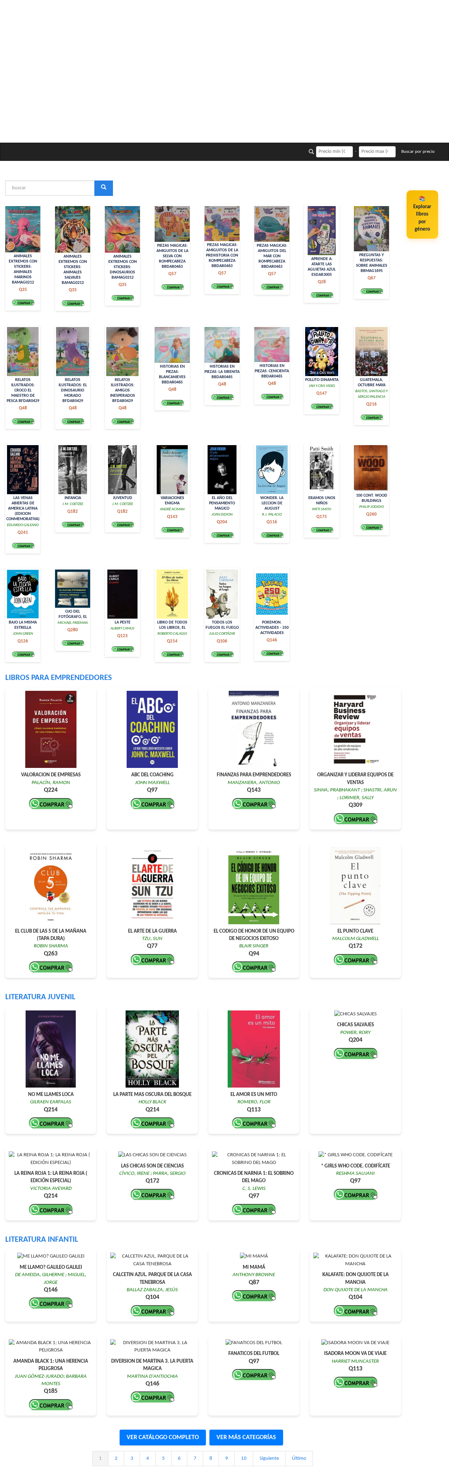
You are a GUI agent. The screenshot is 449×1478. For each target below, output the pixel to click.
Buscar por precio (418, 151)
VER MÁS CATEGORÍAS (246, 1437)
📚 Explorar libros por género (422, 214)
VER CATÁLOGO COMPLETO (163, 1437)
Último (299, 1458)
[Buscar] (103, 188)
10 (244, 1458)
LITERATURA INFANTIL (41, 1240)
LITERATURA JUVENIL (40, 997)
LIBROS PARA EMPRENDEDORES (58, 678)
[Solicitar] (23, 302)
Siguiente (269, 1458)
